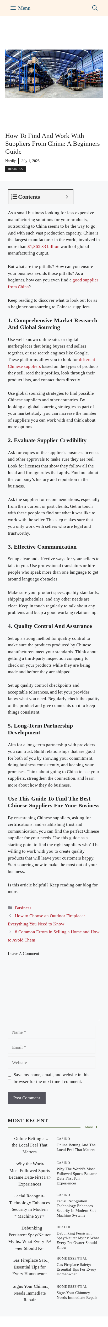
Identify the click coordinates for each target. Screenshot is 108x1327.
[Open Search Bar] (95, 8)
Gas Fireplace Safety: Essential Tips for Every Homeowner (76, 1269)
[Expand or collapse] (67, 196)
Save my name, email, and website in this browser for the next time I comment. (51, 1078)
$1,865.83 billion (44, 246)
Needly (10, 161)
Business (15, 169)
